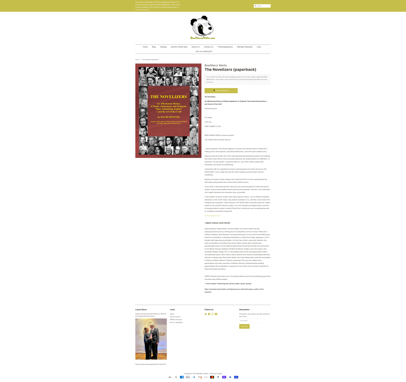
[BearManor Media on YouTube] (216, 314)
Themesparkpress (225, 47)
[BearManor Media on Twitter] (206, 314)
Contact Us (208, 47)
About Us (196, 47)
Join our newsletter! (176, 322)
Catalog (163, 47)
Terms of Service (175, 317)
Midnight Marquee (244, 47)
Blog (154, 47)
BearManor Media (202, 373)
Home (145, 47)
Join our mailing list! (203, 51)
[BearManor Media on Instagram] (212, 314)
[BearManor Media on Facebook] (209, 314)
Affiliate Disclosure (176, 319)
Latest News (141, 309)
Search (172, 314)
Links (259, 47)
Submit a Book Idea (179, 47)
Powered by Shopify (215, 373)
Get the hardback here (212, 216)
